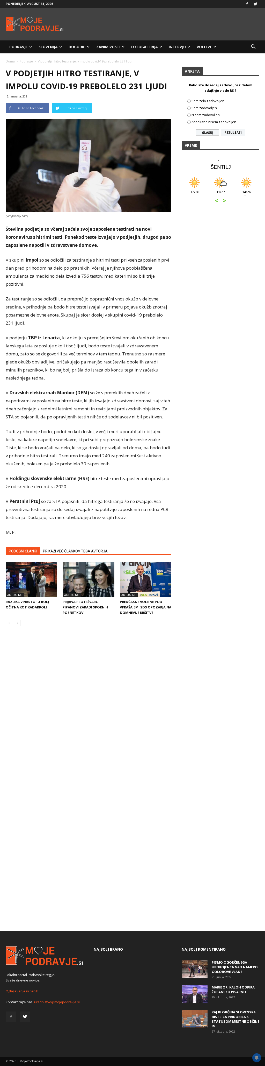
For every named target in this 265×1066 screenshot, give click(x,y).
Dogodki (77, 46)
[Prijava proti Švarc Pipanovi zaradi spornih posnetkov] (88, 579)
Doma (10, 61)
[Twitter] (255, 4)
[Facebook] (247, 4)
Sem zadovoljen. (205, 108)
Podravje (18, 46)
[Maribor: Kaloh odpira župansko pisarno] (195, 994)
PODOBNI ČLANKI (23, 551)
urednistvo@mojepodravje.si (57, 1002)
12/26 (194, 195)
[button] (253, 47)
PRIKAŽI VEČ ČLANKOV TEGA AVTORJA (75, 551)
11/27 (220, 195)
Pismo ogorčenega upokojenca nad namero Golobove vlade (235, 967)
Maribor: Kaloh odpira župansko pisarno (233, 989)
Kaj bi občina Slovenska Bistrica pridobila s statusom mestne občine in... (235, 1019)
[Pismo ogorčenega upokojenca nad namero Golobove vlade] (195, 969)
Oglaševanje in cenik (22, 991)
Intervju (177, 46)
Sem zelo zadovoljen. (208, 101)
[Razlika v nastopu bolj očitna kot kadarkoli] (31, 579)
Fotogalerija (144, 46)
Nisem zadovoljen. (206, 115)
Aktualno (15, 595)
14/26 (246, 195)
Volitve (204, 46)
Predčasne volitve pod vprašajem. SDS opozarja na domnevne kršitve (145, 607)
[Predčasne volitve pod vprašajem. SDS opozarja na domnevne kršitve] (145, 579)
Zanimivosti (108, 46)
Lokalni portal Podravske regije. (30, 974)
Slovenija (48, 46)
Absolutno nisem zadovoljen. (214, 122)
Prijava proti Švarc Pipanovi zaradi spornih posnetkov (85, 607)
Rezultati (233, 132)
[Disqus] (88, 709)
